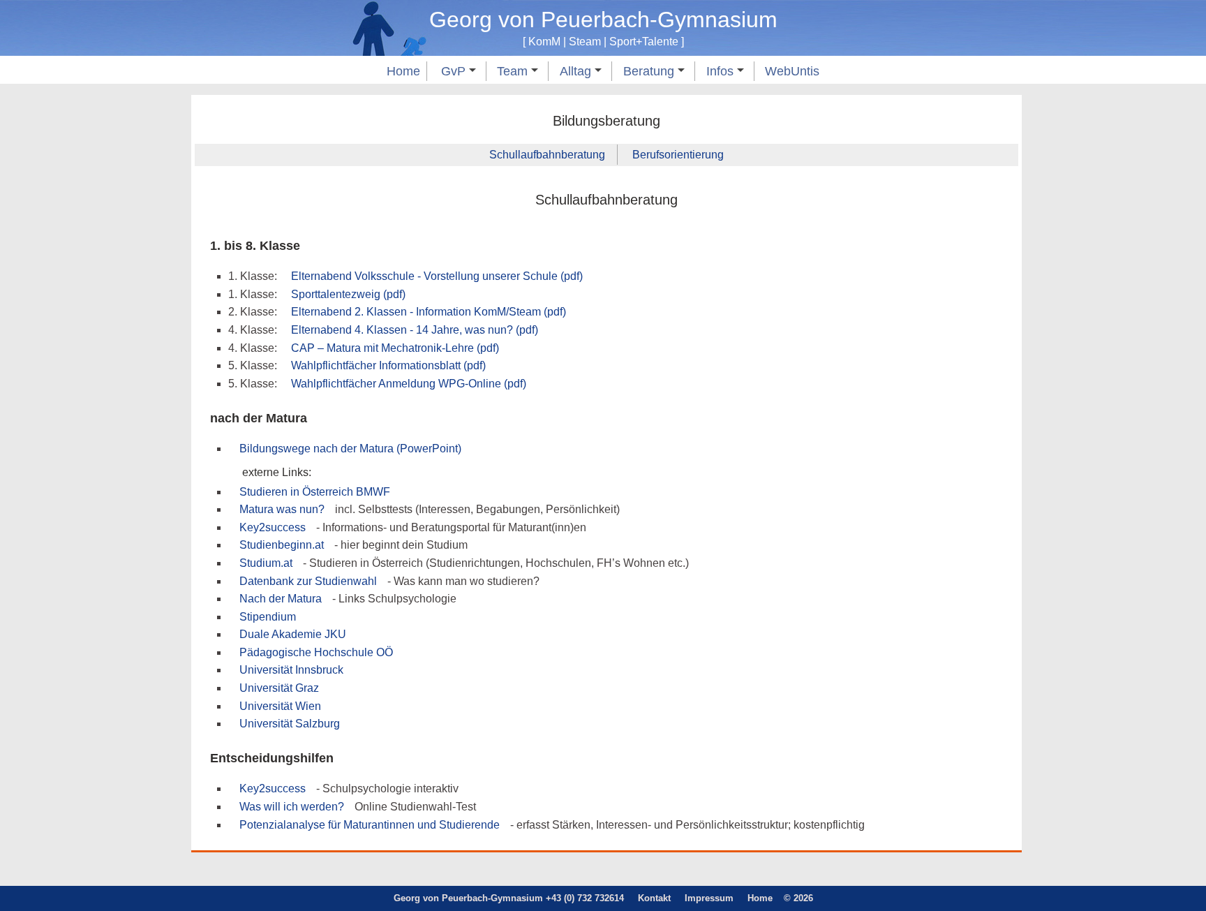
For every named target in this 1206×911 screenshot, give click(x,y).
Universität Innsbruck (291, 670)
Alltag (577, 71)
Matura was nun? (282, 509)
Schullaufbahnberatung (547, 155)
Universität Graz (279, 688)
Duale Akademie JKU (292, 634)
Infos (721, 71)
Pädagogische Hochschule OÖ (316, 652)
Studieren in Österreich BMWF (314, 492)
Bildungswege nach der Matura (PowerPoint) (350, 448)
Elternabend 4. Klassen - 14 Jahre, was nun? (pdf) (414, 330)
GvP (455, 71)
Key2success (272, 527)
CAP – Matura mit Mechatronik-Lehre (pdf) (395, 348)
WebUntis (792, 71)
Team (514, 71)
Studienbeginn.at (281, 545)
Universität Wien (280, 706)
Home (403, 71)
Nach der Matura (280, 599)
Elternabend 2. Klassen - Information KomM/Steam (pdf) (428, 312)
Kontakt (654, 898)
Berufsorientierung (678, 155)
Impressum (709, 898)
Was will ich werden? (291, 807)
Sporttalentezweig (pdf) (348, 294)
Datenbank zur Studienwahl (308, 581)
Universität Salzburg (289, 723)
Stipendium (267, 617)
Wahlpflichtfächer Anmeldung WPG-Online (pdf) (408, 384)
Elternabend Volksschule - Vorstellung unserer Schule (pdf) (437, 276)
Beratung (650, 71)
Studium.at (265, 563)
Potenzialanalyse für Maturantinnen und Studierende (369, 825)
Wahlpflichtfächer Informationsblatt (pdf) (388, 365)
